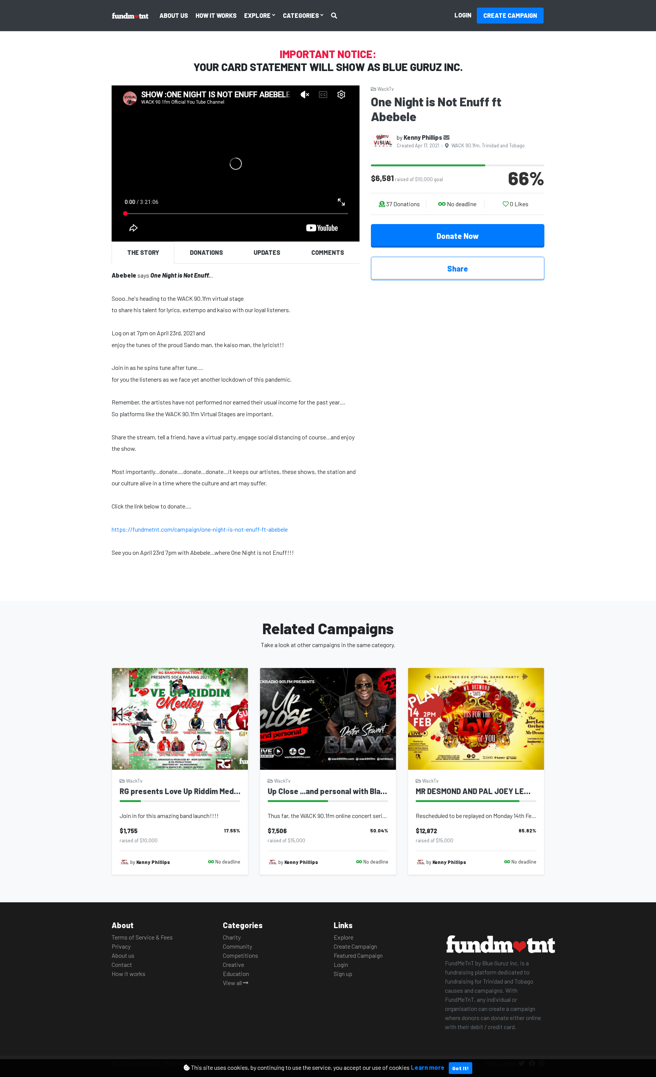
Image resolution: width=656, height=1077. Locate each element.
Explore (258, 15)
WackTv (385, 89)
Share (457, 268)
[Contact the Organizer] (446, 137)
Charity (232, 937)
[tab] (143, 253)
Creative (233, 964)
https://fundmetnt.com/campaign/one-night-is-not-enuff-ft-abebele (200, 529)
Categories (301, 15)
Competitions (240, 955)
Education (236, 973)
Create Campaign (510, 15)
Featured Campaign (358, 955)
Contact (122, 964)
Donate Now (458, 235)
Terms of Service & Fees (142, 937)
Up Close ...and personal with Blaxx (328, 791)
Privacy (121, 946)
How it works (216, 15)
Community (237, 946)
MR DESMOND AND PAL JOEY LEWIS (477, 791)
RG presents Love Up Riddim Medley (182, 791)
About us (173, 15)
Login (463, 15)
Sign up (343, 973)
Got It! (460, 1068)
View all (233, 982)
